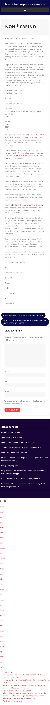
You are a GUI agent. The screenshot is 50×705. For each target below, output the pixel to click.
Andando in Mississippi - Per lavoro (15, 688)
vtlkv (1, 579)
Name (7, 371)
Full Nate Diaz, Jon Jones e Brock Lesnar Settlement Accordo (24, 693)
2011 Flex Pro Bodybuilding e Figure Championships (21, 447)
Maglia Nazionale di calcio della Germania (27, 205)
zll (1, 553)
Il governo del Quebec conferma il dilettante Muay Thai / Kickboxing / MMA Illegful (23, 485)
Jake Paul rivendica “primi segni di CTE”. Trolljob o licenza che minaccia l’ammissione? (24, 459)
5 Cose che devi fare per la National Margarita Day (20, 479)
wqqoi (2, 548)
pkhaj (2, 569)
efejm (2, 527)
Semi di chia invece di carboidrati (14, 452)
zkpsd (2, 646)
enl (1, 615)
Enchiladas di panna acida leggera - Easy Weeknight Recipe (24, 685)
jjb (1, 522)
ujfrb (11, 38)
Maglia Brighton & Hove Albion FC (23, 155)
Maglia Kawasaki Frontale (35, 135)
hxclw (2, 667)
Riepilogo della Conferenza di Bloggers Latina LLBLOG (22, 675)
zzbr (1, 574)
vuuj (1, 543)
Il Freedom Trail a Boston (10, 432)
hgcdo (2, 558)
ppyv (2, 512)
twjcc (2, 631)
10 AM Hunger (8, 672)
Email (7, 381)
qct (1, 662)
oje (1, 595)
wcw (1, 641)
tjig (1, 605)
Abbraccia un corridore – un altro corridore (17, 442)
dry (1, 626)
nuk (1, 584)
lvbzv (2, 657)
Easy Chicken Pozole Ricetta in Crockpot (17, 691)
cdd (1, 533)
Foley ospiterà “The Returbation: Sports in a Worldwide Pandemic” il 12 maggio (22, 472)
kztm (1, 636)
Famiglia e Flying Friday (10, 465)
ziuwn (2, 589)
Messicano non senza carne (13, 701)
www (1, 507)
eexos (2, 538)
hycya (2, 610)
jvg (1, 651)
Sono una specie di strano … (12, 437)
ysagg (2, 517)
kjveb (2, 600)
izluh (1, 620)
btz (1, 564)
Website (7, 391)
